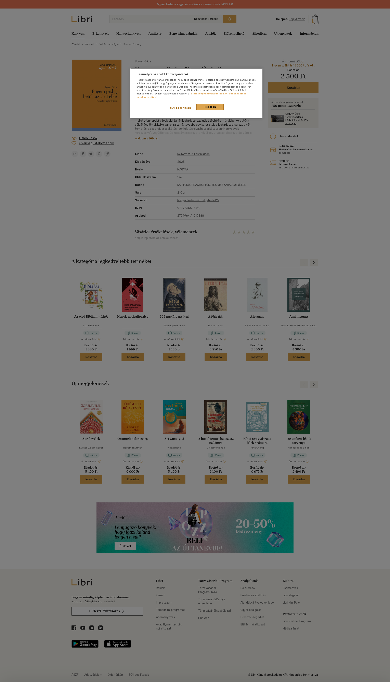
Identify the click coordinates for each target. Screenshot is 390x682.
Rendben (210, 106)
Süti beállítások (180, 107)
